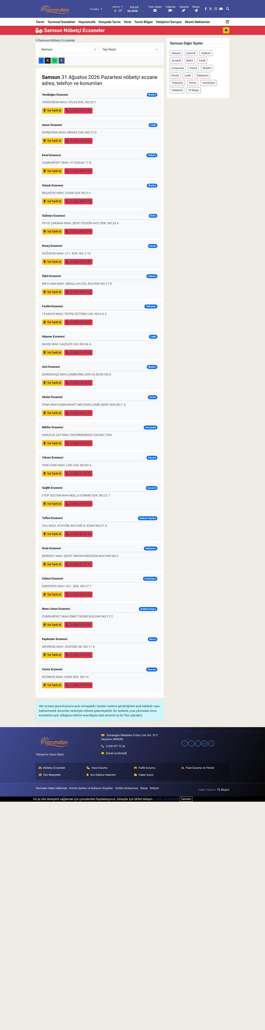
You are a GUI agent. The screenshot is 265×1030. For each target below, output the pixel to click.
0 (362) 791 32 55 (80, 685)
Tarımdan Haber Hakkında (51, 788)
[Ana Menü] (227, 22)
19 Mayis (193, 90)
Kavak (175, 75)
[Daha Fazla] (62, 61)
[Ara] (227, 9)
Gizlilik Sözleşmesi (126, 788)
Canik (202, 60)
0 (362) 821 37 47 (80, 564)
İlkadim (207, 68)
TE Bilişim (223, 789)
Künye (144, 788)
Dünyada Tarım (110, 22)
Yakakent (177, 90)
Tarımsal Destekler (61, 22)
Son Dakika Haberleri (103, 774)
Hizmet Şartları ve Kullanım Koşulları (91, 788)
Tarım (40, 22)
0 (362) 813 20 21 (80, 503)
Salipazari (202, 75)
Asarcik (191, 53)
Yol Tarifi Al (54, 110)
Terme (192, 82)
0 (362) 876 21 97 (80, 413)
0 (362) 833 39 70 (80, 443)
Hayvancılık (87, 22)
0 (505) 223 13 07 (80, 624)
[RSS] (211, 743)
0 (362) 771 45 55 (80, 352)
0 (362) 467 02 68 (80, 534)
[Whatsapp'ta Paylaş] (54, 61)
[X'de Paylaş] (48, 61)
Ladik (187, 75)
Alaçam (176, 53)
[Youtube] (205, 743)
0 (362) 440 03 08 (80, 201)
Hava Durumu (99, 767)
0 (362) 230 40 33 (80, 382)
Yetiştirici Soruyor (169, 22)
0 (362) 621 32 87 (80, 473)
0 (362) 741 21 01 (80, 261)
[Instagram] (198, 743)
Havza (193, 68)
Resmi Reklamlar (197, 22)
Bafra (190, 60)
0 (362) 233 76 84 (80, 110)
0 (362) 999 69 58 (80, 292)
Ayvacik (176, 60)
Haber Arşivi (146, 774)
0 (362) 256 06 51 (80, 322)
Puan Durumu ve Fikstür (200, 767)
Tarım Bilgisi (143, 22)
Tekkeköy (177, 82)
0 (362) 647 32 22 (80, 594)
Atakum (206, 53)
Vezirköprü (208, 82)
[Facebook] (185, 743)
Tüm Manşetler (52, 774)
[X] (191, 743)
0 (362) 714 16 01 (80, 655)
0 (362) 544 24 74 (80, 231)
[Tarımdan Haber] (55, 9)
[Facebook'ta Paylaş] (41, 61)
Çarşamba (178, 68)
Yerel (127, 22)
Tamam (186, 799)
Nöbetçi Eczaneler (54, 767)
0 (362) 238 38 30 (80, 140)
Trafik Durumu (146, 767)
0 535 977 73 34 (115, 746)
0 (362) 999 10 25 (80, 171)
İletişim (154, 788)
